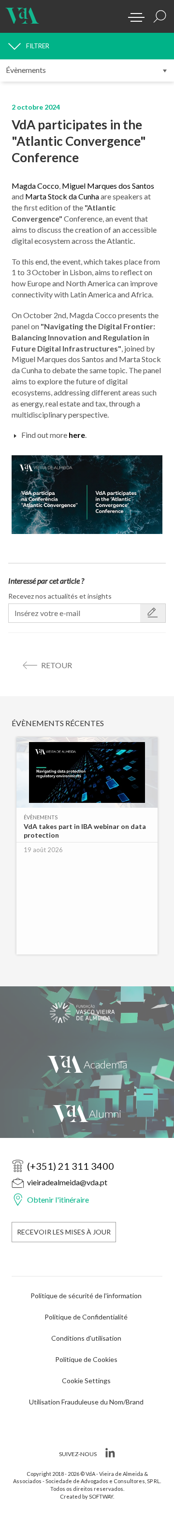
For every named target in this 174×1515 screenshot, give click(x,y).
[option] (87, 851)
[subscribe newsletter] (152, 613)
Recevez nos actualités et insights (60, 596)
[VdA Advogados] (22, 12)
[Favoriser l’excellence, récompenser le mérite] (87, 1064)
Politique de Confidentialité (86, 1317)
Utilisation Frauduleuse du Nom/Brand (86, 1402)
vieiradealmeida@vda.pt (67, 1182)
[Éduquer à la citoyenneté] (87, 1012)
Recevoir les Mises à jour (64, 1232)
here (77, 434)
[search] (160, 16)
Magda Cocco (35, 185)
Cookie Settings (86, 1380)
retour (56, 665)
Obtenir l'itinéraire (58, 1199)
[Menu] (133, 14)
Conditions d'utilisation (86, 1338)
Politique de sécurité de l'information (86, 1295)
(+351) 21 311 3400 (70, 1166)
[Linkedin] (109, 1454)
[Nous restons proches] (87, 1113)
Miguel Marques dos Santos (108, 185)
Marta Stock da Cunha (62, 196)
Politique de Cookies (86, 1359)
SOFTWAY (101, 1496)
